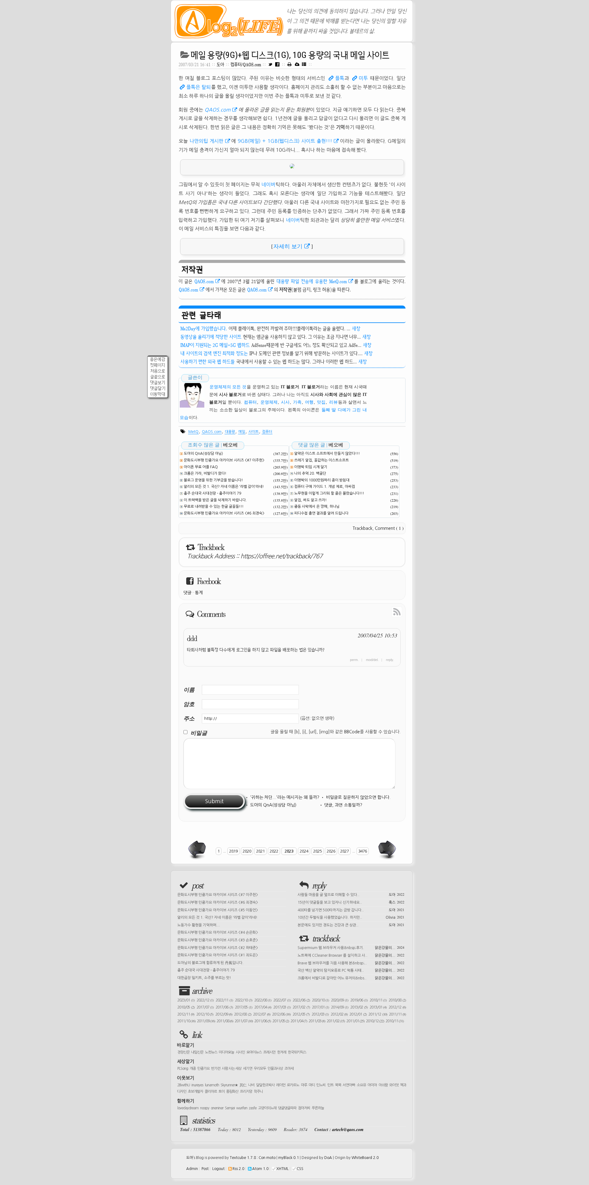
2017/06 (224, 1007)
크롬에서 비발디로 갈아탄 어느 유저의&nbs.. (351, 977)
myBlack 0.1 (288, 1158)
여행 (309, 402)
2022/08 (262, 1000)
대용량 (230, 432)
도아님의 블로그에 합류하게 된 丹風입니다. (210, 963)
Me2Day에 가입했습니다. (203, 328)
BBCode (352, 732)
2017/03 (282, 1007)
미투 (363, 78)
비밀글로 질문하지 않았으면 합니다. (358, 797)
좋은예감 (157, 359)
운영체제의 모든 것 (228, 387)
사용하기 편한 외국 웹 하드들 (207, 361)
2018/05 (185, 1007)
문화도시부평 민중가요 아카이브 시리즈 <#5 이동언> (217, 910)
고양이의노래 (267, 1108)
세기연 (247, 1068)
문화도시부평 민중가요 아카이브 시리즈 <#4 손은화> (217, 932)
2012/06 (281, 1014)
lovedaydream (187, 1108)
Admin (192, 1169)
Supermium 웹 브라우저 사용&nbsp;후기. (351, 947)
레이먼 (280, 1085)
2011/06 (262, 1021)
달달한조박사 (265, 1085)
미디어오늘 (226, 1052)
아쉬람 (383, 1085)
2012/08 (242, 1014)
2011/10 (186, 1021)
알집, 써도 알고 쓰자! (310, 500)
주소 (188, 718)
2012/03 (320, 1014)
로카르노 (293, 1085)
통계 (199, 593)
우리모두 (260, 1068)
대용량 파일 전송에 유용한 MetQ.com (311, 281)
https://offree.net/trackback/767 (281, 556)
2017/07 (205, 1007)
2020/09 (339, 1000)
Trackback (362, 528)
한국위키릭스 (297, 1052)
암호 (188, 704)
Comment (389, 528)
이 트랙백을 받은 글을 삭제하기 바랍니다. (215, 500)
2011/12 (377, 1014)
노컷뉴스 (211, 1052)
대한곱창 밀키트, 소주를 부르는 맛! (204, 978)
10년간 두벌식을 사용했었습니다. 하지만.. (351, 916)
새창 (356, 328)
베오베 (230, 444)
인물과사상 (275, 1068)
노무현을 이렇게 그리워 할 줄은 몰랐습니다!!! (329, 493)
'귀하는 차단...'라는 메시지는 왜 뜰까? (284, 797)
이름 (188, 689)
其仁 (243, 1085)
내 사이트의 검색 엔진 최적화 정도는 (214, 353)
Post (205, 1169)
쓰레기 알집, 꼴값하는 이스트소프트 (321, 460)
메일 (241, 432)
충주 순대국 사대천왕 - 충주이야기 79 (212, 493)
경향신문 (183, 1052)
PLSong (182, 1068)
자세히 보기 (287, 246)
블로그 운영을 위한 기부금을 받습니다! (213, 480)
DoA (328, 1158)
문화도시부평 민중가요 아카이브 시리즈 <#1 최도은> (217, 955)
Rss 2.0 (238, 1169)
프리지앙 (246, 1091)
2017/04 (262, 1007)
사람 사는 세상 (231, 1068)
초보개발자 (195, 1091)
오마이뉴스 (254, 1052)
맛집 (321, 402)
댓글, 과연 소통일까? (343, 805)
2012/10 (204, 1014)
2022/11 (224, 1000)
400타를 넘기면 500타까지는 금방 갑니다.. (351, 909)
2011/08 (225, 1021)
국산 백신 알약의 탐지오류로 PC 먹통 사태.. (351, 969)
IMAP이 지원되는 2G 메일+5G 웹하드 (215, 345)
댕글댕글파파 (287, 1108)
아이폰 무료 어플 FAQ (201, 467)
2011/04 (299, 1021)
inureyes (197, 1085)
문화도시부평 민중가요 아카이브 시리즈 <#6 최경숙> (224, 513)
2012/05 (301, 1014)
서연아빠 (349, 1085)
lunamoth (212, 1085)
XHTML (282, 1169)
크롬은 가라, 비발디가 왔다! (205, 473)
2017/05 (243, 1007)
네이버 (268, 184)
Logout (218, 1169)
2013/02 (359, 1007)
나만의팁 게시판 (206, 141)
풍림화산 (232, 1091)
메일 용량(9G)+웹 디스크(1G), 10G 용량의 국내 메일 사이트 (290, 55)
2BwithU (183, 1085)
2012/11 (185, 1014)
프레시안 (269, 1052)
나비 (251, 1085)
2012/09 (223, 1014)
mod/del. (372, 660)
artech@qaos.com (348, 1129)
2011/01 (355, 1021)
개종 (193, 1068)
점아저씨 (304, 1108)
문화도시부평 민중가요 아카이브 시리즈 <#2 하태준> (217, 948)
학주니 (258, 1091)
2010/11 (395, 1021)
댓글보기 (157, 382)
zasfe (252, 1108)
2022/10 (243, 1000)
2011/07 (244, 1021)
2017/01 (320, 1007)
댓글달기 (157, 388)
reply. (390, 660)
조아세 (289, 1068)
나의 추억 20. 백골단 (310, 473)
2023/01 (185, 1000)
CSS (300, 1169)
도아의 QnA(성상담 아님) (203, 453)
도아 (220, 64)
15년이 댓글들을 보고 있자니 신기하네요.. (351, 901)
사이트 (253, 432)
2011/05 (280, 1021)
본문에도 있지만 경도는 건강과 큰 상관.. (351, 924)
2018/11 (378, 1000)
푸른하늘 (318, 1108)
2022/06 (301, 1000)
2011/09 (206, 1021)
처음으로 (157, 371)
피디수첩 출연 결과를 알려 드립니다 (321, 513)
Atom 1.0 (260, 1169)
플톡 (339, 78)
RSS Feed (383, 611)
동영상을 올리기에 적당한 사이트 (210, 337)
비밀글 (199, 733)
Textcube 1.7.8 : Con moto (252, 1158)
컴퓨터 (250, 402)
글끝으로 (157, 376)
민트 (330, 1085)
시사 (285, 402)
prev (197, 850)
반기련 (215, 1068)
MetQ (193, 432)
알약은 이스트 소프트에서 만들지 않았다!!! (327, 453)
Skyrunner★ (229, 1085)
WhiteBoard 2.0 (365, 1158)
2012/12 (397, 1007)
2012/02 (339, 1014)
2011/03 (317, 1021)
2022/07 (282, 1000)
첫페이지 (157, 365)
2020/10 (320, 1000)
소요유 (361, 1085)
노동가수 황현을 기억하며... (198, 925)
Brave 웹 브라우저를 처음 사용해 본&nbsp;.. (351, 962)
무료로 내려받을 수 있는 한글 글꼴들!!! (214, 506)
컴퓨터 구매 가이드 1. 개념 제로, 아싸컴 (324, 486)
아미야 (372, 1085)
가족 (297, 402)
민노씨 (320, 1085)
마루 (304, 1085)
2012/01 (357, 1014)
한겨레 (281, 1052)
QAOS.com (218, 109)
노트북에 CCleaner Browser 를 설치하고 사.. (351, 954)
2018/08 (397, 1000)
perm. (354, 660)
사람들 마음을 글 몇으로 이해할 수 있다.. (351, 894)
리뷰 (333, 402)
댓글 (187, 593)
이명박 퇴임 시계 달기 (310, 467)
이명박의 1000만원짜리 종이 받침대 (321, 480)
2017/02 (301, 1007)
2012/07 (261, 1014)
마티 (312, 1085)
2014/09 (339, 1007)
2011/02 (336, 1021)
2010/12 (375, 1021)
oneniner (217, 1108)
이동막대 (157, 394)
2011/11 (397, 1014)
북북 (338, 1085)
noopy (204, 1108)
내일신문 (197, 1052)
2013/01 (378, 1007)
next (386, 850)
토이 (221, 1091)
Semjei (230, 1108)
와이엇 (393, 1085)
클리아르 (211, 1091)
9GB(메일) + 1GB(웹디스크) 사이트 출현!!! (285, 141)
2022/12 (205, 1000)
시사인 (240, 1052)
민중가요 (203, 1068)
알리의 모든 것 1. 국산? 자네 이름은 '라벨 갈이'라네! (224, 486)
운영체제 (269, 402)
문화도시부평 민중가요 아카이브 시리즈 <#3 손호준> (217, 940)
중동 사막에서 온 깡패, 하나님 (317, 506)
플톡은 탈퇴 (198, 87)
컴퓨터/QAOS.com (246, 64)
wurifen (241, 1108)
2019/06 (359, 1000)
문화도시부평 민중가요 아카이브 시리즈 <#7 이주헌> (224, 460)
